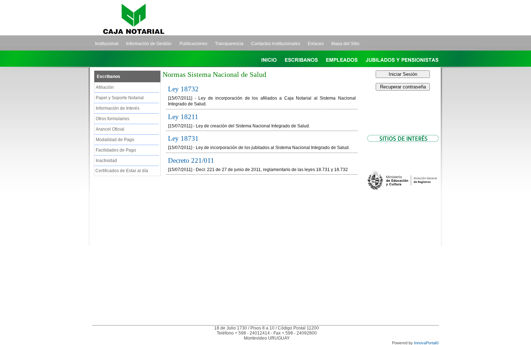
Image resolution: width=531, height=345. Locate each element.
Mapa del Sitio (345, 43)
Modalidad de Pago (115, 139)
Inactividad (106, 160)
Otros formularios (112, 118)
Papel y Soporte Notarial (120, 97)
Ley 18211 (183, 117)
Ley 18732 (183, 89)
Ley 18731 (183, 138)
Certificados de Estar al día (121, 170)
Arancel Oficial (110, 129)
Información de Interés (117, 108)
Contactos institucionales (275, 43)
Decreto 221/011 (191, 160)
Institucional (106, 43)
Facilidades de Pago (116, 150)
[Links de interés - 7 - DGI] (403, 208)
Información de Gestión (149, 43)
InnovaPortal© (426, 343)
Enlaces (316, 43)
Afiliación (105, 87)
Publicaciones (193, 43)
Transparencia (229, 43)
